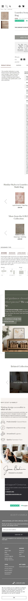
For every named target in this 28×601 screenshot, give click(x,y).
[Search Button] (10, 6)
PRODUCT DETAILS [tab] (6, 65)
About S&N (8, 550)
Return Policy (8, 570)
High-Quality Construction (20, 50)
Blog (6, 552)
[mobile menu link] (3, 6)
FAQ (20, 554)
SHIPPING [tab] (18, 65)
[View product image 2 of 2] (5, 24)
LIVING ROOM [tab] (21, 253)
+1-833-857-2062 (9, 491)
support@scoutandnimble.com (13, 494)
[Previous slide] (6, 201)
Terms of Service (9, 566)
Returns (21, 552)
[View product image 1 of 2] (5, 15)
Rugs (5, 9)
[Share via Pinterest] (21, 59)
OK (14, 597)
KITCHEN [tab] (4, 253)
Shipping (21, 550)
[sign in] (20, 6)
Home (2, 9)
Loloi (16, 18)
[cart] (23, 6)
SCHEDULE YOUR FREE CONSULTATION (11, 320)
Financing (22, 556)
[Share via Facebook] (24, 59)
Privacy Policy (8, 568)
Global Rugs (10, 9)
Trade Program (9, 556)
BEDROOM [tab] (12, 253)
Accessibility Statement (8, 573)
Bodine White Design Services (9, 558)
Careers (7, 554)
